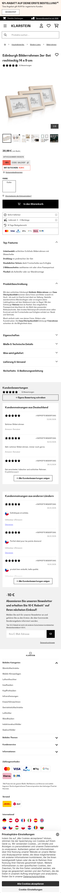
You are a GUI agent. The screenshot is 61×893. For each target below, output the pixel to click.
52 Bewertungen (25, 65)
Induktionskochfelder (12, 724)
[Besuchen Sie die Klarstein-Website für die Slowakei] (4, 827)
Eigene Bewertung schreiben (31, 397)
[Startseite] (8, 44)
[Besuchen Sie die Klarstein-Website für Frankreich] (23, 820)
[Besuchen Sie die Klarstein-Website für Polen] (23, 827)
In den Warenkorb (33, 204)
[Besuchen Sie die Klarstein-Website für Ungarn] (17, 827)
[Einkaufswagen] (56, 26)
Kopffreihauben (9, 690)
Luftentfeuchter (10, 679)
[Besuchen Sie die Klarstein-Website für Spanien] (36, 820)
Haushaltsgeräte (18, 44)
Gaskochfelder (9, 730)
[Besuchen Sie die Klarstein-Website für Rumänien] (36, 827)
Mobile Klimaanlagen (12, 674)
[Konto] (41, 26)
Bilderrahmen (51, 44)
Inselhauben (8, 685)
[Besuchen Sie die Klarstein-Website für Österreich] (11, 820)
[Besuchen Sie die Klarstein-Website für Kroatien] (29, 827)
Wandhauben (8, 718)
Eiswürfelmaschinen (11, 702)
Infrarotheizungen (10, 696)
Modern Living (35, 44)
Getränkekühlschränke (13, 707)
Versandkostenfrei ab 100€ (47, 18)
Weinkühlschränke (11, 668)
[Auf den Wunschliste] (56, 54)
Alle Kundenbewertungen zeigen (34, 478)
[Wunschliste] (49, 26)
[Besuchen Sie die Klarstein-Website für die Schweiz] (17, 820)
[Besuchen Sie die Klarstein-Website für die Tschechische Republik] (11, 827)
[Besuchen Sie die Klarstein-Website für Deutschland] (4, 820)
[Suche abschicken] (5, 35)
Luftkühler (7, 713)
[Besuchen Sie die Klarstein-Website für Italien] (29, 820)
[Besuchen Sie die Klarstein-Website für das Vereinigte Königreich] (42, 820)
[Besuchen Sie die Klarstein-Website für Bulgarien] (42, 827)
